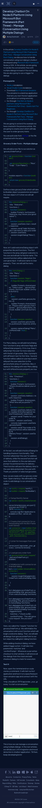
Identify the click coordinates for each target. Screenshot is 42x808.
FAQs (14, 783)
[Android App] (27, 772)
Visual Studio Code (14, 88)
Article (36, 42)
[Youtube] (18, 772)
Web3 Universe (33, 786)
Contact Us (17, 777)
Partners (13, 780)
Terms (34, 777)
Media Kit (6, 780)
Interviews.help (13, 789)
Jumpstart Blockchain (26, 789)
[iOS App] (31, 772)
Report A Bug (6, 783)
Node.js (10, 85)
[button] (38, 3)
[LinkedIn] (13, 772)
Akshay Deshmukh (13, 37)
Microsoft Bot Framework (28, 62)
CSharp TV (7, 786)
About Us (9, 777)
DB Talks (15, 786)
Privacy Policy (26, 777)
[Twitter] (9, 772)
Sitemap (30, 783)
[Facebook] (5, 772)
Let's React (23, 786)
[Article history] (22, 37)
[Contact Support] (36, 772)
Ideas (37, 780)
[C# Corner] (8, 3)
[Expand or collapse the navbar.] (2, 3)
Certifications (22, 783)
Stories (37, 783)
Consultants (30, 780)
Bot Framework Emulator (26, 90)
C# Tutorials (21, 780)
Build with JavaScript (21, 793)
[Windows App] (23, 772)
